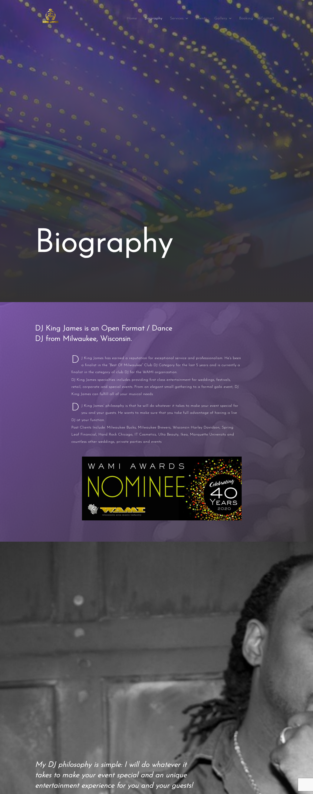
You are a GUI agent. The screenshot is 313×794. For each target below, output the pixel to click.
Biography (153, 18)
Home (132, 18)
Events (201, 18)
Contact (267, 18)
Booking (246, 18)
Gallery (220, 18)
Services (177, 18)
